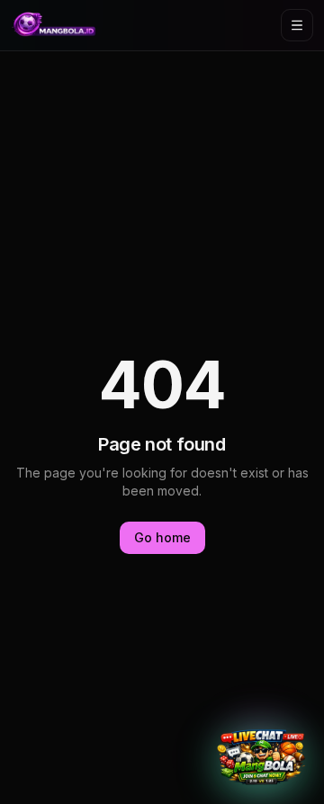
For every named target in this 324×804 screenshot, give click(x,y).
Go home (162, 537)
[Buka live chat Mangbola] (261, 757)
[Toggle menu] (297, 25)
